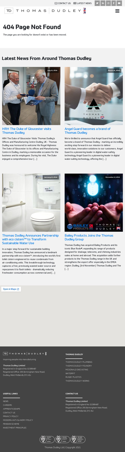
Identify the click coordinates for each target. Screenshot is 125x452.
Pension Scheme (11, 424)
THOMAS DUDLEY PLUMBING (79, 362)
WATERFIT (70, 374)
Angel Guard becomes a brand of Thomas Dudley (88, 130)
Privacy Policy (10, 416)
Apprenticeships (11, 409)
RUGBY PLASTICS (73, 377)
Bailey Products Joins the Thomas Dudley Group (89, 237)
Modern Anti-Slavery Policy (18, 420)
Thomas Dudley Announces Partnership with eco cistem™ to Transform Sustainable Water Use (30, 239)
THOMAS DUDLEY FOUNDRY (79, 366)
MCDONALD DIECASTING (77, 370)
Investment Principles (14, 428)
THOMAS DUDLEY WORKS (77, 381)
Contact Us (9, 413)
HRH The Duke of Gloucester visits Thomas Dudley (26, 130)
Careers (7, 405)
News (5, 401)
